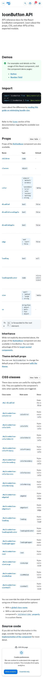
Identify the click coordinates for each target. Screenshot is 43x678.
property (29, 614)
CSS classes (11, 377)
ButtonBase (18, 144)
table (34, 139)
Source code (11, 626)
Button (13, 74)
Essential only (25, 672)
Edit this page (23, 647)
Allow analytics (10, 672)
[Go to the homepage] (8, 3)
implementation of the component (17, 637)
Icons (15, 121)
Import (7, 88)
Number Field (16, 77)
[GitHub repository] (30, 3)
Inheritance (8, 333)
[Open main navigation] (3, 3)
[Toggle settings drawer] (40, 3)
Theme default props (14, 356)
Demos (7, 57)
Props (6, 138)
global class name (19, 607)
